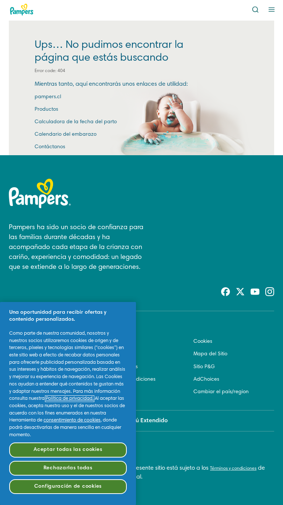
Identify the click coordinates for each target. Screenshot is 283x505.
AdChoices (206, 379)
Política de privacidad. (70, 398)
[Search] (255, 9)
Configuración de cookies (68, 486)
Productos (46, 109)
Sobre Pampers (119, 367)
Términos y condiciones (233, 468)
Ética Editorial (117, 341)
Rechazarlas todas (67, 468)
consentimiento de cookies (72, 420)
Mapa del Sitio (210, 354)
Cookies (202, 341)
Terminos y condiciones (128, 379)
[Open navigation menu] (271, 9)
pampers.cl (48, 97)
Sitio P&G (204, 367)
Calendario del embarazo (66, 134)
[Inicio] (22, 9)
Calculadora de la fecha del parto (76, 122)
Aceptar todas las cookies (68, 449)
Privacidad (114, 392)
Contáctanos (50, 147)
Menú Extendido (146, 421)
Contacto (112, 354)
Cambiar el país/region (221, 392)
